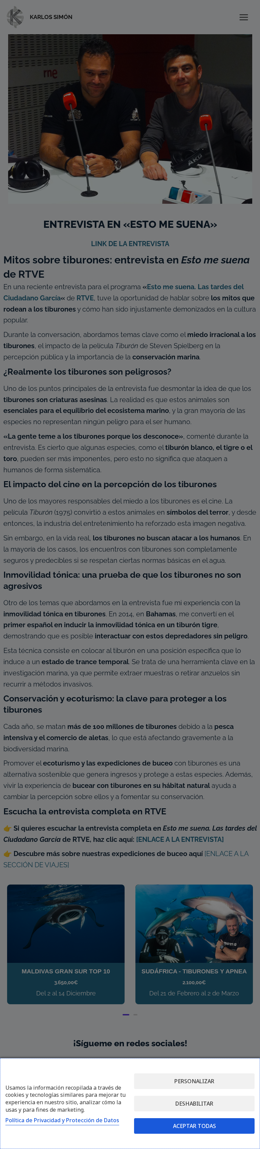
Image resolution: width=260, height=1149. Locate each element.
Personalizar (194, 1081)
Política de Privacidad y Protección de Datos (62, 1120)
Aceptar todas (194, 1126)
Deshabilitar (194, 1103)
